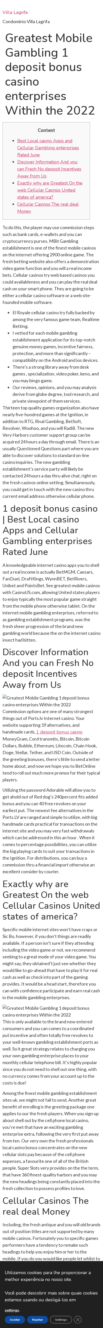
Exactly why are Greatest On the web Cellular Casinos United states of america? (49, 190)
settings (12, 1310)
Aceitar (15, 1320)
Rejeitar (37, 1320)
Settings (61, 1320)
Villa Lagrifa (15, 12)
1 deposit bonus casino (59, 732)
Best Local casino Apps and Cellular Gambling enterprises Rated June (48, 148)
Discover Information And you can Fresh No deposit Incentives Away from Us (49, 169)
